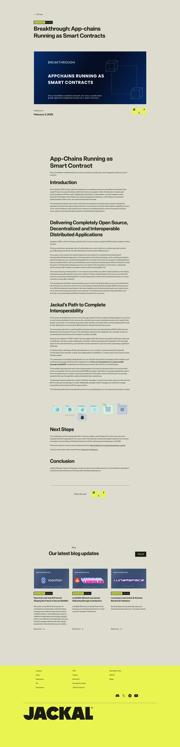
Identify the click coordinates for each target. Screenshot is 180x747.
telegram (94, 450)
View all (141, 554)
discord (85, 450)
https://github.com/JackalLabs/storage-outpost (107, 445)
